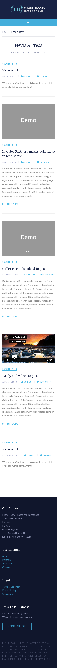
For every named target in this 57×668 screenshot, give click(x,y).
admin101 (27, 76)
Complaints (7, 594)
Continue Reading (10, 204)
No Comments (45, 162)
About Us (6, 556)
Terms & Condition (11, 586)
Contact (6, 567)
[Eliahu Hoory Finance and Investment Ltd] (28, 9)
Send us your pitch (16, 626)
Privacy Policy (9, 590)
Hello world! (11, 70)
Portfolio (7, 559)
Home (4, 32)
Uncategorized (9, 64)
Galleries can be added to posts (24, 268)
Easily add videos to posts (20, 375)
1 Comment (44, 76)
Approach (7, 563)
